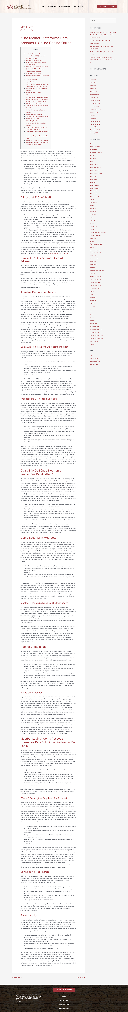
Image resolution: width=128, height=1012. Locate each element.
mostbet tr (93, 273)
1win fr (92, 155)
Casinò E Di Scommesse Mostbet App (37, 116)
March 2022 (93, 127)
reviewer (93, 306)
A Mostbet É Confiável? (33, 54)
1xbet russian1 (94, 197)
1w (91, 144)
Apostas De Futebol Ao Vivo (34, 60)
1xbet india (93, 176)
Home (42, 6)
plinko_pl (93, 300)
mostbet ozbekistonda (97, 270)
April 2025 (93, 88)
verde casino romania (96, 338)
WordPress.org (94, 364)
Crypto (92, 241)
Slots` (92, 318)
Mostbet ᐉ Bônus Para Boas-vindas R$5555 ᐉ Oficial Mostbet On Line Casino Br (103, 59)
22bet (92, 200)
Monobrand (93, 265)
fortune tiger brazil (96, 244)
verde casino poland (96, 335)
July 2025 (93, 80)
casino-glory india (95, 235)
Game (92, 247)
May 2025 (93, 86)
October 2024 (94, 106)
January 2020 (94, 133)
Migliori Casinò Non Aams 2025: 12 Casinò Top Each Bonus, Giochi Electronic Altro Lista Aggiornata (103, 34)
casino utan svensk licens (98, 232)
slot (91, 312)
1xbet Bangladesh (95, 167)
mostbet (92, 267)
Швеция (92, 344)
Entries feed (94, 358)
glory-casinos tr (95, 250)
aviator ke (93, 208)
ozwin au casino (95, 288)
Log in (92, 355)
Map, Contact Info (79, 6)
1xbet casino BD (95, 170)
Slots (91, 315)
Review (92, 303)
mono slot (93, 262)
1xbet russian (94, 194)
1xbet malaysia (94, 185)
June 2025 (93, 83)
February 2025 (94, 94)
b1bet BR (93, 214)
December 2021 (95, 130)
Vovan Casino (94, 341)
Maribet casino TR (95, 253)
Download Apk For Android (34, 93)
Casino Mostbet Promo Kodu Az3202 (37, 97)
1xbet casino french (96, 173)
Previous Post (17, 977)
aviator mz (93, 211)
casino (92, 229)
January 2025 (94, 97)
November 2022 (95, 124)
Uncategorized (25, 30)
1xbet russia (94, 191)
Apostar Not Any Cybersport (34, 114)
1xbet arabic (94, 164)
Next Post (81, 977)
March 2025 (93, 91)
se (91, 309)
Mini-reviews (94, 256)
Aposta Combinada (31, 80)
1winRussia (93, 158)
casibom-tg (93, 226)
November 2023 (95, 121)
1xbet (91, 161)
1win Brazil (93, 150)
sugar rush (93, 324)
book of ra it (93, 220)
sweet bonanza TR (96, 329)
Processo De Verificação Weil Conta (37, 67)
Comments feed (95, 361)
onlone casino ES (95, 285)
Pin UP (92, 291)
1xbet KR (93, 182)
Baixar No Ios (30, 95)
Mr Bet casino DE (95, 276)
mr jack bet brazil (95, 279)
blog (91, 217)
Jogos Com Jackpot (32, 82)
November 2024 (95, 103)
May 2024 (93, 115)
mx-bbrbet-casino (95, 282)
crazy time (93, 238)
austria (92, 206)
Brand (92, 223)
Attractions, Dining (64, 6)
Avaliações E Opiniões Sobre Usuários (37, 140)
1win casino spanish (96, 152)
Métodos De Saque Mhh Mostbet (36, 103)
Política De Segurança (32, 118)
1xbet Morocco (94, 188)
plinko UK (93, 297)
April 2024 (93, 118)
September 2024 (95, 109)
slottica (92, 321)
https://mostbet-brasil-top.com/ (58, 253)
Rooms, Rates (52, 6)
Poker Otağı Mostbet (32, 121)
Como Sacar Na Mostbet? (33, 73)
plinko (92, 294)
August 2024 (94, 112)
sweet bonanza (94, 326)
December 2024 (95, 100)
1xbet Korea (93, 179)
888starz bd (93, 203)
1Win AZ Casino (95, 147)
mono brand (94, 259)
